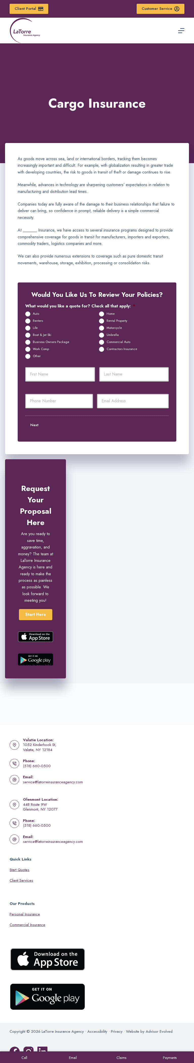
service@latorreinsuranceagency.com (53, 782)
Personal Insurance (25, 914)
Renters (38, 321)
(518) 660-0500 (37, 766)
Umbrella (113, 335)
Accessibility (97, 1031)
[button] (35, 614)
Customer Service (157, 8)
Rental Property (117, 321)
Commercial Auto (118, 342)
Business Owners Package (51, 342)
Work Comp (41, 349)
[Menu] (181, 30)
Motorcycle (114, 328)
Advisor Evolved (159, 1031)
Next (34, 425)
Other (37, 356)
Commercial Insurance (27, 925)
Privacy (117, 1031)
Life (35, 328)
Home (111, 313)
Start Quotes (19, 870)
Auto (36, 313)
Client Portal (25, 8)
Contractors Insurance (122, 349)
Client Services (21, 880)
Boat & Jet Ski (42, 335)
